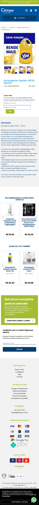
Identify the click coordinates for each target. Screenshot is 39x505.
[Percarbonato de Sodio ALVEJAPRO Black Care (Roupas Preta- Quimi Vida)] (11, 210)
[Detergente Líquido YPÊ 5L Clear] (18, 258)
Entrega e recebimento (19, 388)
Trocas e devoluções (19, 396)
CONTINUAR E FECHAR (19, 502)
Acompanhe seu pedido (19, 398)
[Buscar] (26, 10)
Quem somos (19, 369)
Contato (19, 377)
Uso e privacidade (19, 393)
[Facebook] (13, 460)
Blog (19, 374)
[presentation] (3, 217)
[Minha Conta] (31, 10)
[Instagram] (19, 460)
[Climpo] (8, 10)
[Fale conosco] (33, 499)
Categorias (21, 18)
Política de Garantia (19, 391)
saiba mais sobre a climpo (18, 320)
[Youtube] (26, 460)
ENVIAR (19, 349)
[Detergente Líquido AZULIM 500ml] (30, 210)
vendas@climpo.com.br (19, 412)
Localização (19, 372)
